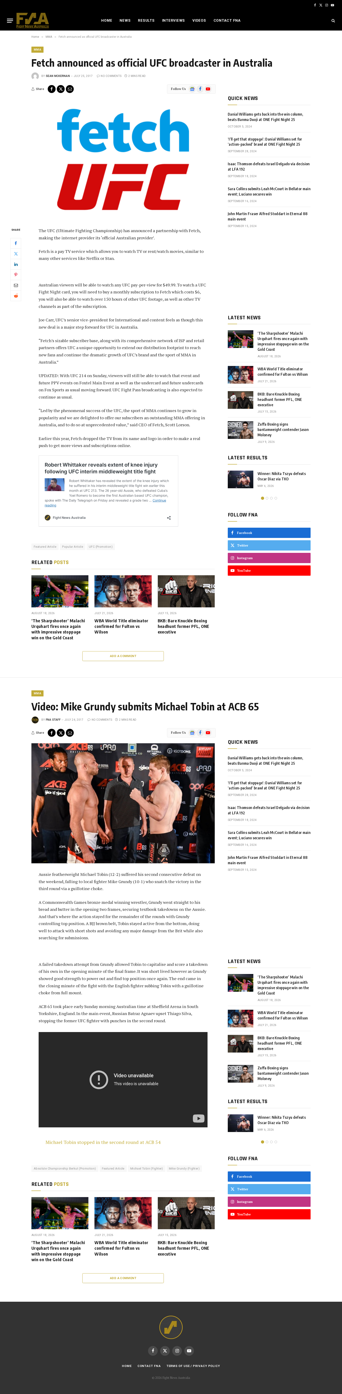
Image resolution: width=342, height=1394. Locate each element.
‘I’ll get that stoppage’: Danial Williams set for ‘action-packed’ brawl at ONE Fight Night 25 (265, 142)
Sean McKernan (58, 76)
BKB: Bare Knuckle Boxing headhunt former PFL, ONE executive (183, 626)
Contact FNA (227, 20)
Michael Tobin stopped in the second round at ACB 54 (103, 1142)
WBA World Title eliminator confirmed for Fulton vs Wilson (121, 626)
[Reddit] (15, 295)
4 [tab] (276, 498)
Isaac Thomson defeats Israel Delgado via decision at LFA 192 (269, 167)
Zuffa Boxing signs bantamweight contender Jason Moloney (283, 429)
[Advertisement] (269, 271)
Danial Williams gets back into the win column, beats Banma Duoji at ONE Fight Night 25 (265, 117)
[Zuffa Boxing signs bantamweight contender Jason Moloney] (240, 430)
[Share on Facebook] (52, 89)
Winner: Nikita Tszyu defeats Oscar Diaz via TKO (282, 476)
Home (106, 20)
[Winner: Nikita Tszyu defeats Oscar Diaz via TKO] (240, 479)
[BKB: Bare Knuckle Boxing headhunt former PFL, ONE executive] (186, 591)
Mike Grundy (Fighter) (184, 1168)
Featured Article (45, 546)
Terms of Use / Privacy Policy (193, 1366)
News (125, 20)
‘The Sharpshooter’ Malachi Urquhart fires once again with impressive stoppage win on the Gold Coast (58, 629)
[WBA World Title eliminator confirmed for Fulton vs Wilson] (122, 591)
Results (146, 20)
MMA (37, 49)
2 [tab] (267, 498)
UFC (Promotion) (101, 546)
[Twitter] (15, 253)
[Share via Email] (70, 89)
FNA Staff (53, 719)
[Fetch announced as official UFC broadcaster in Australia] (123, 160)
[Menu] (10, 20)
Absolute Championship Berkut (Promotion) (65, 1168)
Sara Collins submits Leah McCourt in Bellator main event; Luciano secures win (269, 191)
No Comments (111, 76)
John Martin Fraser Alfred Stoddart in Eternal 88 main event (268, 216)
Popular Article (72, 546)
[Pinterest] (15, 274)
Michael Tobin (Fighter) (146, 1168)
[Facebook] (15, 243)
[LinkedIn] (15, 264)
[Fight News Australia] (33, 20)
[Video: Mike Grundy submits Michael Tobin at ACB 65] (123, 803)
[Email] (15, 285)
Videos (199, 20)
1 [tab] (262, 498)
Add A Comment (123, 656)
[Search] (333, 20)
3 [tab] (271, 498)
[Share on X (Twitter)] (61, 89)
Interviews (173, 20)
